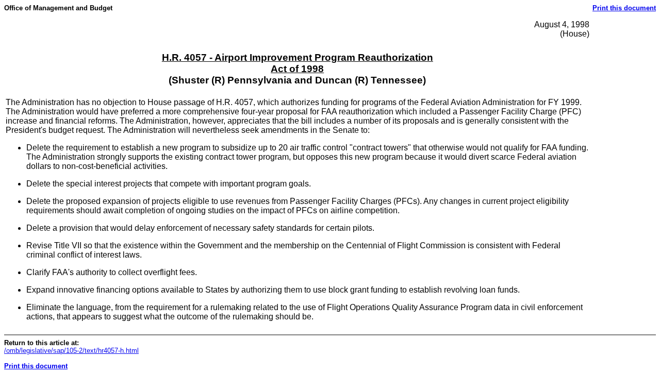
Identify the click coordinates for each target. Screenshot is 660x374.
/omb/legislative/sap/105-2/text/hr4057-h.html (71, 350)
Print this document (624, 8)
